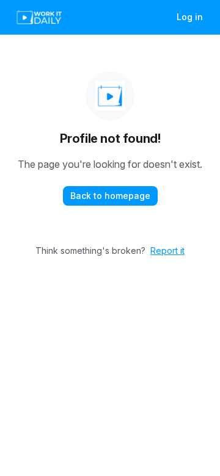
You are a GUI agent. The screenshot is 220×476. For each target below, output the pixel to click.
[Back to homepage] (110, 95)
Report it (167, 250)
